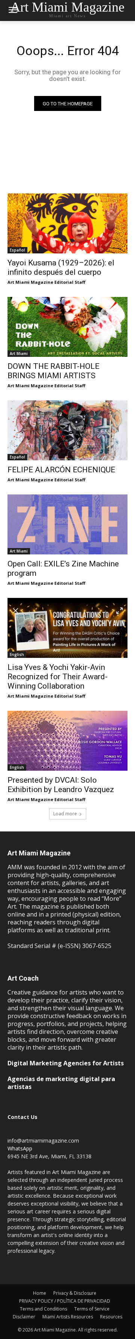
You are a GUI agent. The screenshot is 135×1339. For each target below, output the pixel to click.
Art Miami (19, 353)
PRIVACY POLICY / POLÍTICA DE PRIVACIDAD (64, 1301)
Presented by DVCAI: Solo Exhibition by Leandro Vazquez (61, 785)
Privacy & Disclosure (74, 1293)
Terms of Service (92, 1309)
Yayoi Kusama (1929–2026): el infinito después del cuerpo (61, 267)
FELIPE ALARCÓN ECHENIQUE (61, 469)
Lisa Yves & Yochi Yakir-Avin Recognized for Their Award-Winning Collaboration (58, 676)
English (17, 654)
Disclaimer (24, 1317)
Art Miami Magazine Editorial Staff (47, 282)
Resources (111, 1317)
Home (39, 1293)
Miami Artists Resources (67, 1317)
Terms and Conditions (43, 1309)
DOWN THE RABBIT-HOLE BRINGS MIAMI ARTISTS (53, 371)
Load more (65, 813)
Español (17, 250)
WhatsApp (20, 1148)
